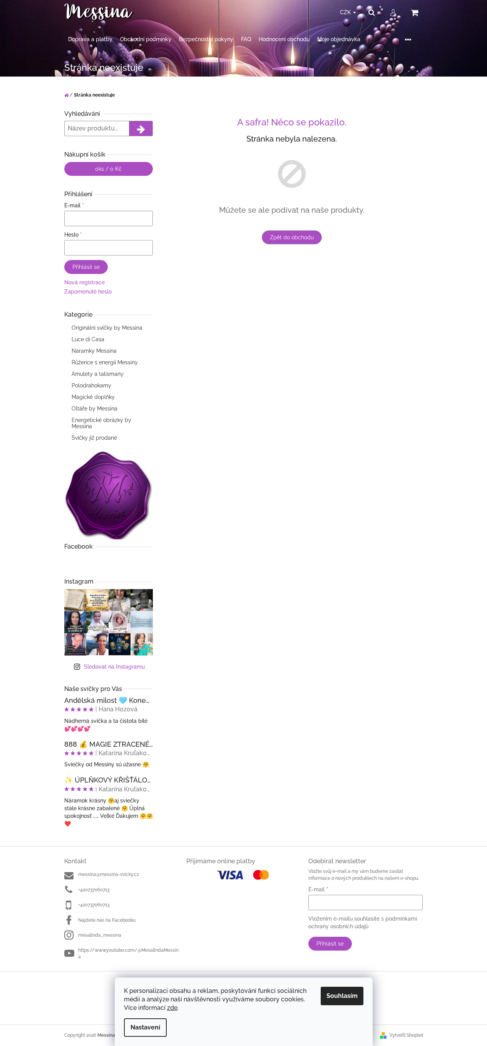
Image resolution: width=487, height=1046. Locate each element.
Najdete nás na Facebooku (107, 920)
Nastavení (145, 1027)
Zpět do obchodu (292, 237)
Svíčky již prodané (94, 438)
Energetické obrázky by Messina (101, 423)
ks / (108, 169)
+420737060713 (93, 890)
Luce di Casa (88, 339)
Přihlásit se (86, 267)
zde (172, 1007)
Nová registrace (84, 282)
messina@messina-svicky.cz (108, 874)
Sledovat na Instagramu (114, 667)
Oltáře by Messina (94, 408)
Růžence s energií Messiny (105, 362)
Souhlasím (342, 995)
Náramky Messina (94, 351)
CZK (346, 12)
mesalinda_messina (99, 935)
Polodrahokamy (91, 385)
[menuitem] (90, 39)
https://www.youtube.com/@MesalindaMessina (128, 953)
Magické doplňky (93, 397)
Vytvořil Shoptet (406, 1035)
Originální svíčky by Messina (107, 328)
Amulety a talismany (98, 374)
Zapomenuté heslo (88, 292)
